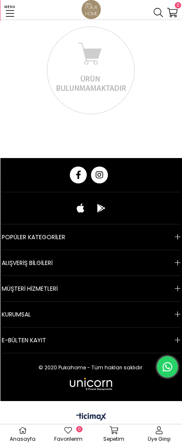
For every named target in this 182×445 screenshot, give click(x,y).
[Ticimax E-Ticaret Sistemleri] (91, 417)
